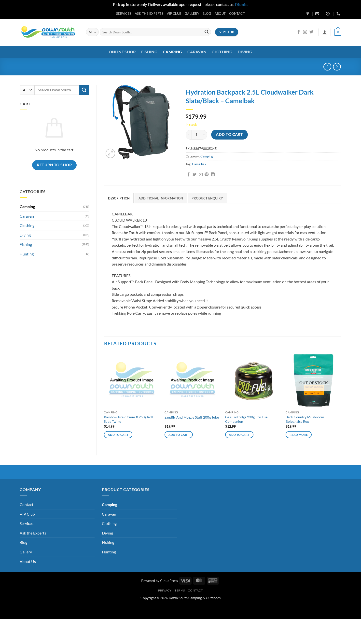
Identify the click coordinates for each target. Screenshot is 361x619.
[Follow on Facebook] (299, 32)
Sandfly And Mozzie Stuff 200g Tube (192, 417)
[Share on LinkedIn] (213, 174)
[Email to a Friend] (201, 174)
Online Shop (122, 51)
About (220, 13)
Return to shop (54, 165)
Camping (172, 51)
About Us (28, 561)
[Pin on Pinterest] (206, 174)
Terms (180, 590)
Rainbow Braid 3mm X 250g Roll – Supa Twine (130, 419)
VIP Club (174, 13)
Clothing (222, 51)
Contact (237, 13)
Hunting (27, 254)
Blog (207, 13)
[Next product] (327, 66)
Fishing (149, 51)
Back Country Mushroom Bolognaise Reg (305, 419)
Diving (245, 51)
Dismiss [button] (241, 4)
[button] (324, 32)
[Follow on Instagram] (305, 32)
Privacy (164, 590)
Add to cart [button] (118, 434)
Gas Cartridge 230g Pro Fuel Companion (246, 419)
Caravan (196, 51)
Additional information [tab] (161, 198)
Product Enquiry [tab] (207, 198)
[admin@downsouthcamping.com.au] (317, 13)
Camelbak (199, 164)
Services (123, 13)
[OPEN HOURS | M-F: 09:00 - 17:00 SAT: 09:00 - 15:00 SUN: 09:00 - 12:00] (328, 13)
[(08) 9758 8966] (338, 13)
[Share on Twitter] (194, 174)
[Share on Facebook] (189, 174)
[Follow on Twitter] (311, 32)
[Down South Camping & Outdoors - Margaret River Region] (49, 32)
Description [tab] (119, 198)
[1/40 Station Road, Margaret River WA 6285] (308, 13)
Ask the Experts (149, 13)
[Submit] (206, 32)
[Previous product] (337, 66)
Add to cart (229, 134)
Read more (299, 434)
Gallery (192, 13)
